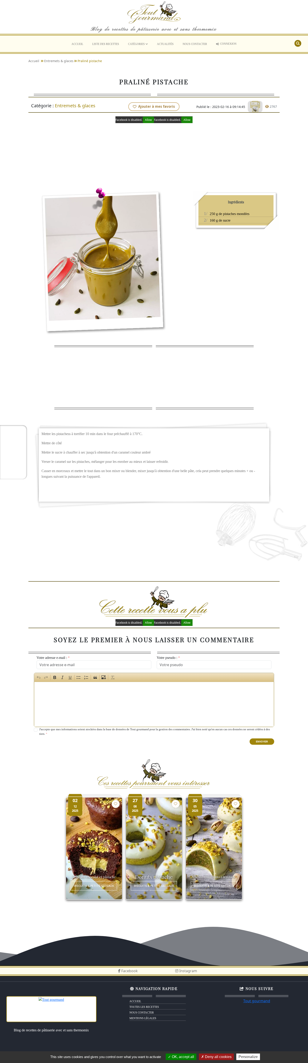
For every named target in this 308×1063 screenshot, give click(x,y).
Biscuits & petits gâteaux (94, 885)
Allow (148, 120)
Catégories (136, 44)
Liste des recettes (105, 44)
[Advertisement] (154, 154)
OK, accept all (182, 1057)
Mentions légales (142, 1018)
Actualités (165, 44)
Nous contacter (195, 44)
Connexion (228, 43)
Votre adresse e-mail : (52, 658)
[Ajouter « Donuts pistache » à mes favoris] (176, 804)
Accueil (77, 44)
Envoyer (262, 741)
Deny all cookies (218, 1057)
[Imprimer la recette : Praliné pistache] (255, 106)
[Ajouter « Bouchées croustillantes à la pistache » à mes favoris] (236, 804)
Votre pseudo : (167, 658)
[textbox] (154, 704)
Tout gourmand (256, 1000)
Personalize (248, 1057)
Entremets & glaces (59, 61)
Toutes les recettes (144, 1007)
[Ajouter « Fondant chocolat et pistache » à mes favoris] (116, 804)
